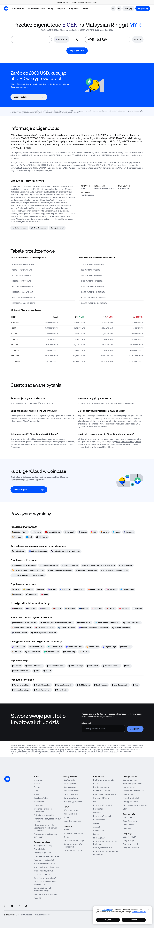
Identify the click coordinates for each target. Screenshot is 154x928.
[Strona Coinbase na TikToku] (26, 906)
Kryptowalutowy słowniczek (46, 867)
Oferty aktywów (70, 810)
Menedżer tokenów (72, 821)
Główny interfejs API (102, 848)
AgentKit (97, 827)
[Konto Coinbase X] (4, 906)
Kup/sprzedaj (69, 780)
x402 (95, 801)
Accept (134, 920)
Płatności (67, 817)
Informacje (39, 780)
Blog (36, 791)
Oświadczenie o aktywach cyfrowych (45, 835)
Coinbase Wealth (71, 791)
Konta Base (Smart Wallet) (105, 794)
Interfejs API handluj (102, 805)
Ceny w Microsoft (131, 844)
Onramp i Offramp (101, 798)
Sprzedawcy (39, 805)
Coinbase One (69, 787)
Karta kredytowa (70, 794)
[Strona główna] (6, 8)
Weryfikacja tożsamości (133, 791)
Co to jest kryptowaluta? (45, 878)
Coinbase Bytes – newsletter (47, 856)
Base (95, 783)
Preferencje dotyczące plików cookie (47, 820)
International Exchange (73, 840)
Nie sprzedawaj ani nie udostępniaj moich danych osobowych (45, 828)
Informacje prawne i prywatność (43, 810)
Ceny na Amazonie (131, 848)
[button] (36, 8)
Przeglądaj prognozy (72, 801)
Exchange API (99, 838)
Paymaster (98, 809)
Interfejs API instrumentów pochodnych (105, 852)
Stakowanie (98, 830)
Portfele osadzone (101, 791)
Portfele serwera (101, 787)
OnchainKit (98, 812)
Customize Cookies (139, 912)
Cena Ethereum (130, 821)
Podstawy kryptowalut (44, 860)
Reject (108, 920)
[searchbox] (138, 39)
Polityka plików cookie (44, 815)
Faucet (96, 834)
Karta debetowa (70, 798)
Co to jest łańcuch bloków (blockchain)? (45, 883)
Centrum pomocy (130, 780)
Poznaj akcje (39, 849)
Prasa (36, 794)
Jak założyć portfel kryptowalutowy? (42, 889)
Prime (66, 830)
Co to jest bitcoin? (42, 874)
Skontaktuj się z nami (132, 783)
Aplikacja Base (69, 783)
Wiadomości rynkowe (43, 871)
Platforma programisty (103, 780)
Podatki (37, 898)
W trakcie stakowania (73, 833)
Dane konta (128, 794)
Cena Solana (128, 825)
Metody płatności (131, 798)
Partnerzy (38, 787)
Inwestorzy (39, 801)
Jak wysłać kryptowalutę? (45, 894)
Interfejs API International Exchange (105, 842)
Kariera (37, 783)
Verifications (99, 820)
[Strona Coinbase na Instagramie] (19, 906)
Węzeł (96, 823)
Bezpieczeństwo (41, 798)
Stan (125, 809)
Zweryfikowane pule (72, 850)
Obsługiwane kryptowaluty (135, 805)
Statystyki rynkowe (42, 853)
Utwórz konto (129, 787)
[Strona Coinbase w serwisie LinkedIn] (12, 906)
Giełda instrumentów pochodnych (73, 845)
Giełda (66, 837)
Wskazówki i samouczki (44, 863)
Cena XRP (127, 828)
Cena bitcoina (129, 817)
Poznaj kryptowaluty (43, 845)
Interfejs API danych (102, 816)
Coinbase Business (71, 814)
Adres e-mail (86, 723)
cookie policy (107, 909)
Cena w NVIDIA (129, 837)
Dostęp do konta (130, 801)
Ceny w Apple (129, 840)
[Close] (148, 909)
